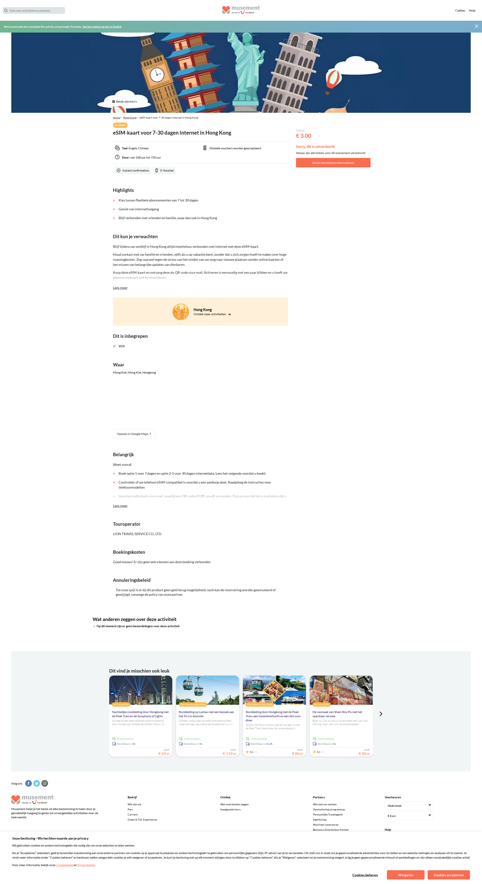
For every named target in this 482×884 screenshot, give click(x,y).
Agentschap (320, 819)
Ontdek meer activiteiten (210, 314)
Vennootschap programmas (329, 809)
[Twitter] (36, 783)
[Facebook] (28, 783)
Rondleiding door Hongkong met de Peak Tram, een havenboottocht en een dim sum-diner (273, 716)
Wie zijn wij (134, 804)
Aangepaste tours (230, 809)
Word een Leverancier (326, 824)
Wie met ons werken (325, 804)
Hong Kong (129, 117)
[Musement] (241, 10)
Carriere (133, 814)
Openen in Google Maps (133, 434)
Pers (130, 809)
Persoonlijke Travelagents (328, 814)
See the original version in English (102, 26)
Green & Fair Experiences (142, 819)
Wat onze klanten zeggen (234, 804)
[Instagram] (44, 783)
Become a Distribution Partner (331, 829)
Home (116, 117)
